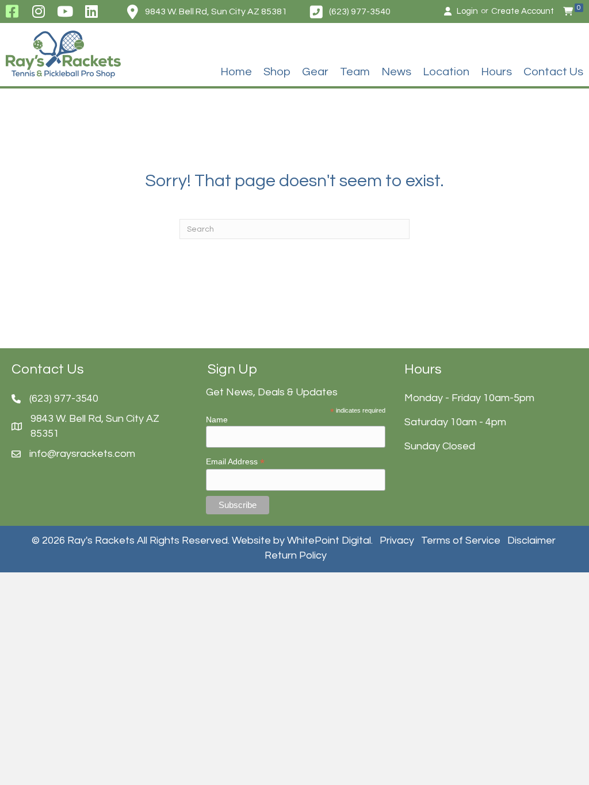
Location (446, 72)
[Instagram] (38, 11)
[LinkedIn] (92, 11)
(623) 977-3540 (360, 11)
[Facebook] (12, 11)
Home (236, 72)
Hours (496, 72)
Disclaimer (531, 540)
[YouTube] (65, 11)
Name (217, 419)
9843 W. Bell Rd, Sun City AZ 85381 (216, 11)
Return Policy (296, 555)
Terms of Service (460, 540)
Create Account (522, 11)
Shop (276, 72)
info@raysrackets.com (82, 453)
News (396, 72)
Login (467, 11)
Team (355, 72)
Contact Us (553, 72)
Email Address (235, 461)
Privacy (397, 540)
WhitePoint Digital (329, 540)
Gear (315, 72)
